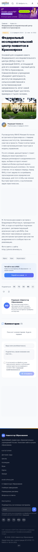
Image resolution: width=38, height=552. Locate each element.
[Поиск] (12, 3)
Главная (4, 23)
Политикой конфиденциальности (14, 368)
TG (19, 286)
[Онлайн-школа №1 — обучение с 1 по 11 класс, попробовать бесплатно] (19, 13)
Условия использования (24, 532)
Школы (4, 459)
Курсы (4, 470)
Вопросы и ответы (9, 495)
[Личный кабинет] (32, 3)
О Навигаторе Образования (12, 484)
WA (28, 286)
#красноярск (21, 258)
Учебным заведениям (10, 487)
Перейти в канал (17, 275)
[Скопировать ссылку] (33, 287)
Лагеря (4, 474)
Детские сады (7, 455)
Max (18, 520)
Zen (24, 520)
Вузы (3, 466)
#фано (5, 258)
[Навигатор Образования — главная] (5, 3)
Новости (13, 23)
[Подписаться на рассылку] (34, 509)
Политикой (26, 515)
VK (14, 286)
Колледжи (5, 462)
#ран (11, 258)
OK (24, 286)
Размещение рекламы (10, 491)
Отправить (28, 374)
